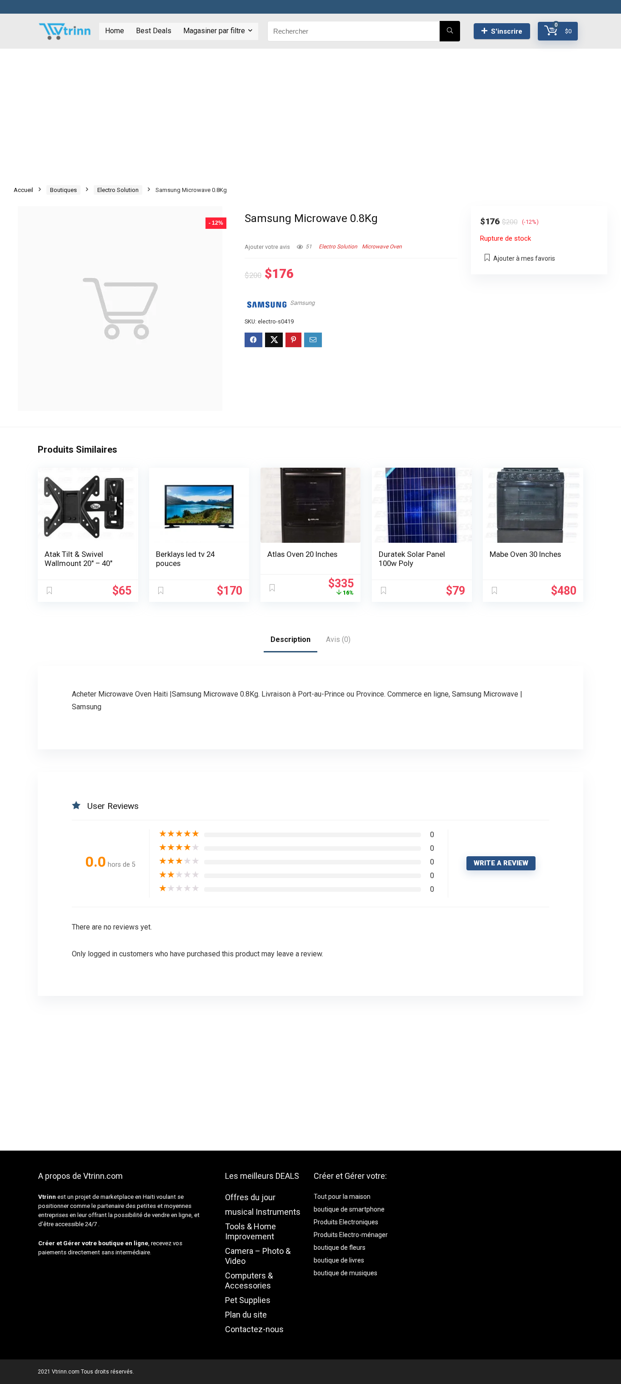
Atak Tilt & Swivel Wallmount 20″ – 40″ (78, 559)
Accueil (23, 190)
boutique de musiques (345, 1273)
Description (290, 639)
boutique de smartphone (349, 1209)
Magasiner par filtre (214, 30)
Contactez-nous (254, 1329)
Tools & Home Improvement (250, 1231)
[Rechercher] (450, 31)
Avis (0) (338, 639)
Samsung (302, 302)
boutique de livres (339, 1260)
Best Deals (153, 30)
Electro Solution (118, 190)
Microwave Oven (382, 246)
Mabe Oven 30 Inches (525, 554)
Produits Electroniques (346, 1222)
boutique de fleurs (340, 1247)
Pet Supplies (247, 1300)
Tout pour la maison (342, 1196)
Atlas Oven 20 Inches (302, 554)
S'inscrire (506, 31)
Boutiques (63, 190)
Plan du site (246, 1314)
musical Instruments (262, 1212)
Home (114, 30)
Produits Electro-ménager (351, 1234)
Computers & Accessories (249, 1280)
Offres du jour (250, 1197)
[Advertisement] (310, 112)
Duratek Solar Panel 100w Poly (412, 559)
